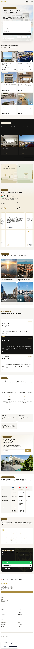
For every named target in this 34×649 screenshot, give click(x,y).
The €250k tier (20, 612)
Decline (5, 646)
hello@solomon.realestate (4, 604)
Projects (2, 612)
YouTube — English (13, 579)
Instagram (20, 579)
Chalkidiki (12, 38)
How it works (19, 609)
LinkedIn (26, 579)
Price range (6, 28)
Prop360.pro (2, 626)
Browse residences (5, 420)
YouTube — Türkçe (5, 579)
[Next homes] (4, 131)
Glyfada (4, 38)
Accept (13, 646)
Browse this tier (5, 333)
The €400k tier (20, 614)
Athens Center (3, 614)
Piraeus (8, 38)
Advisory (19, 626)
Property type (7, 25)
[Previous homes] (2, 131)
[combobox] (17, 26)
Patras (2, 619)
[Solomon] (3, 1)
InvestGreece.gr (3, 624)
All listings (2, 609)
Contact (19, 629)
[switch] (29, 31)
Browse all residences (17, 592)
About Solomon (20, 624)
